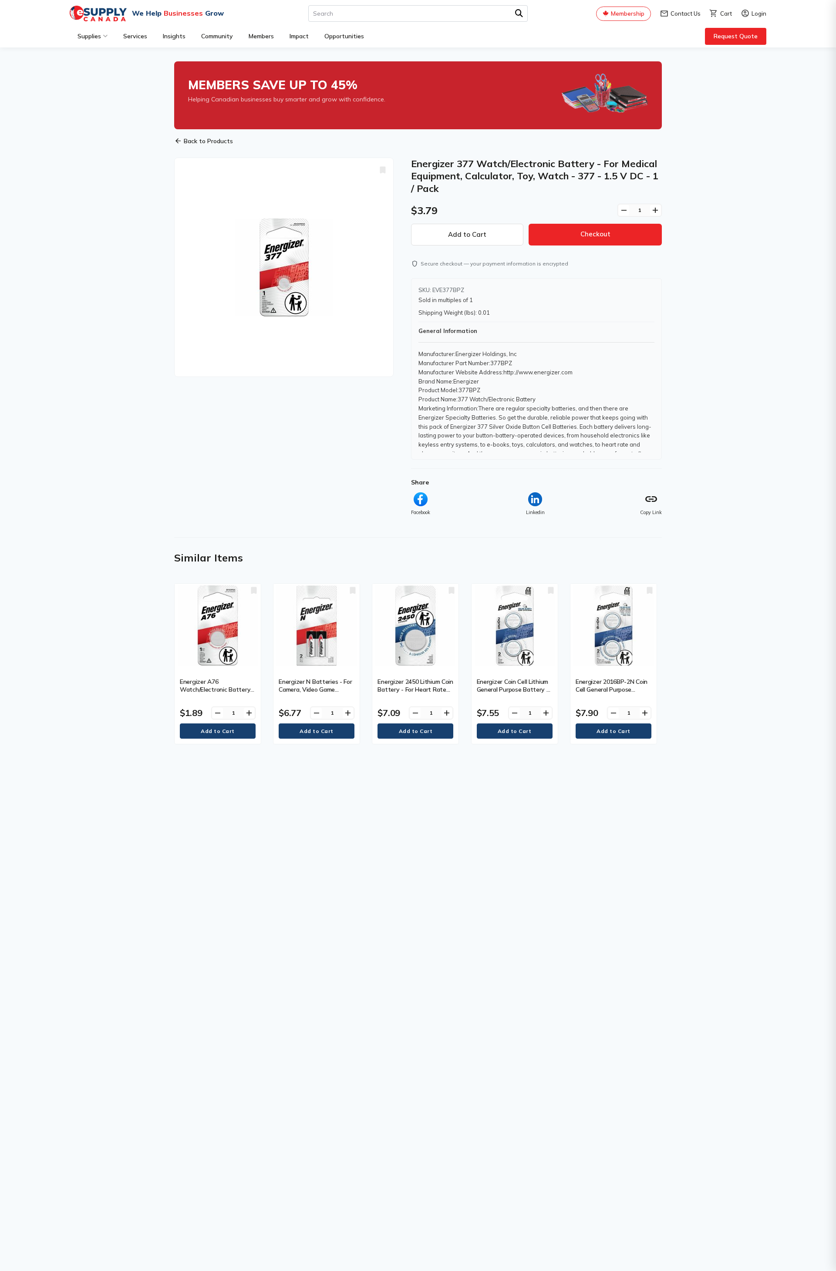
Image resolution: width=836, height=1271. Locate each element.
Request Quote (736, 36)
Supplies (89, 36)
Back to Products (203, 141)
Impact (299, 36)
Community (217, 36)
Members (261, 36)
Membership (627, 13)
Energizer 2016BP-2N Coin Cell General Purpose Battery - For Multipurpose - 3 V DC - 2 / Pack (612, 693)
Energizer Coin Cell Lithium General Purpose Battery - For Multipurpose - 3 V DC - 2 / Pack (513, 693)
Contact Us (680, 13)
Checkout (595, 234)
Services (135, 36)
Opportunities (344, 36)
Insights (174, 36)
